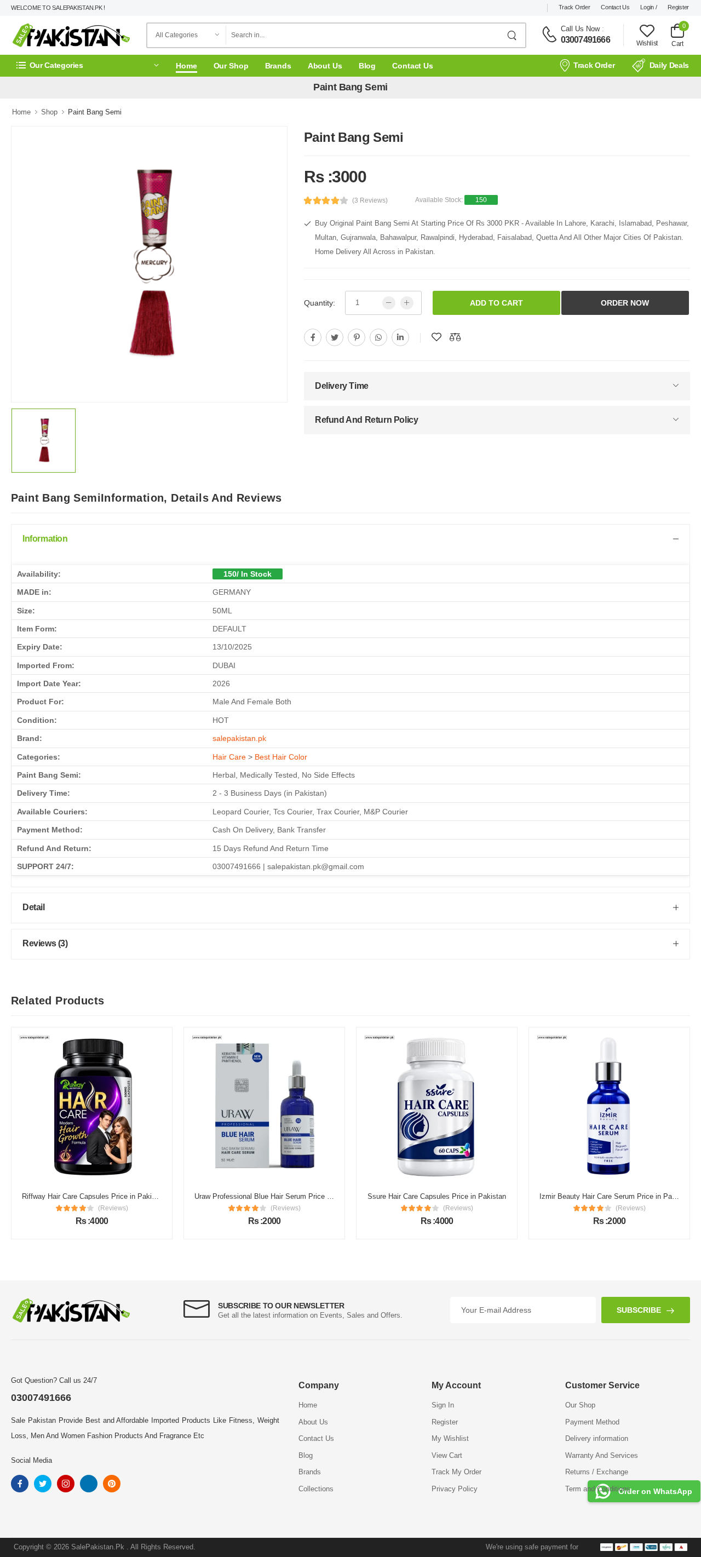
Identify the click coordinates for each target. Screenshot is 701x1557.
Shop (49, 112)
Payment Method (592, 1422)
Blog (367, 65)
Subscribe (639, 1310)
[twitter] (334, 337)
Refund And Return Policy (366, 419)
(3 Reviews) (370, 200)
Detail (33, 907)
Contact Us (615, 7)
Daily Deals (669, 65)
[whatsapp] (378, 337)
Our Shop (231, 65)
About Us (325, 65)
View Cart (447, 1455)
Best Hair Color (281, 756)
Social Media (31, 1460)
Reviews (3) (45, 943)
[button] (87, 65)
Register (678, 7)
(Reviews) (32, 1208)
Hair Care (229, 756)
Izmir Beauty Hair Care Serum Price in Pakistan (534, 1196)
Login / (648, 7)
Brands (278, 65)
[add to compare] (455, 337)
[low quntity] (388, 302)
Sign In (443, 1405)
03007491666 (585, 39)
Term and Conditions (597, 1489)
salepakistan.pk (239, 738)
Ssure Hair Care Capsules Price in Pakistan (355, 1196)
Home (186, 65)
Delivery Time (342, 385)
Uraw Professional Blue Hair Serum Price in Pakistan (197, 1196)
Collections (316, 1489)
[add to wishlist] (436, 337)
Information (45, 538)
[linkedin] (400, 337)
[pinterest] (356, 337)
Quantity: (319, 302)
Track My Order (456, 1472)
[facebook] (312, 337)
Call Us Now (580, 29)
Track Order (574, 7)
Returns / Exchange (596, 1472)
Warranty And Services (601, 1455)
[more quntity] (406, 302)
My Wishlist (450, 1438)
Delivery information (596, 1438)
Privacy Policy (455, 1489)
